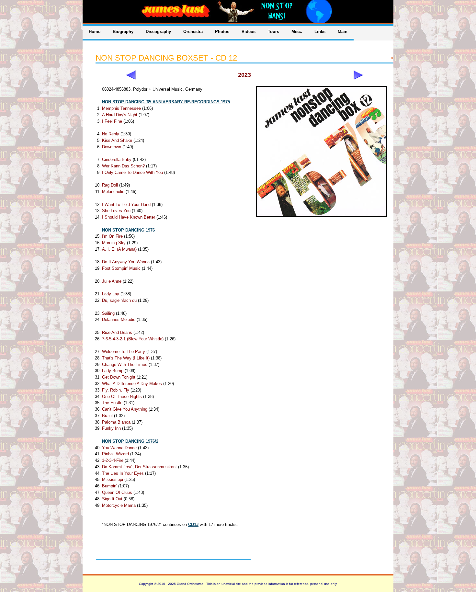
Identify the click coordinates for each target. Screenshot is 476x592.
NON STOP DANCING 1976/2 (130, 441)
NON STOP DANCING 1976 (128, 230)
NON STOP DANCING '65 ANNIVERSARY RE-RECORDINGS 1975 (166, 101)
